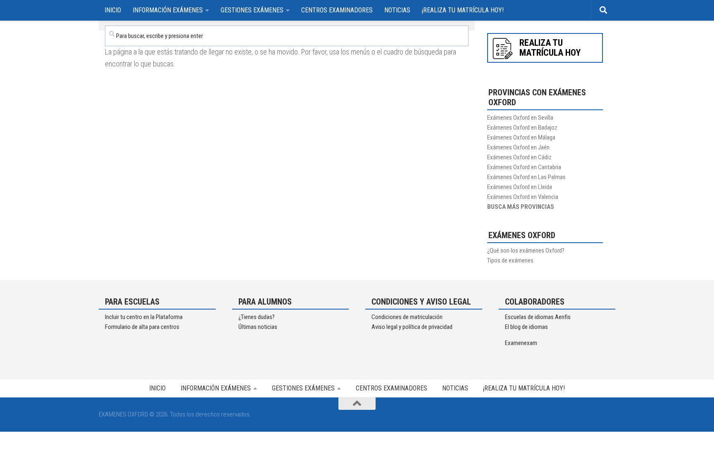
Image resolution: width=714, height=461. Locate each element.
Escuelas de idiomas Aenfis (538, 317)
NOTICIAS (397, 10)
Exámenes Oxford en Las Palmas (526, 177)
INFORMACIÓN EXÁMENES (168, 10)
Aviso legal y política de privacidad (411, 327)
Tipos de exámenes (510, 260)
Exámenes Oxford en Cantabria (524, 167)
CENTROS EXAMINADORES (337, 10)
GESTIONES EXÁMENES (252, 10)
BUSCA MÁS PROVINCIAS (520, 206)
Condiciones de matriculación (407, 317)
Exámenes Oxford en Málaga (521, 137)
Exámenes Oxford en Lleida (519, 187)
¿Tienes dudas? (256, 317)
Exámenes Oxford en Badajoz (522, 127)
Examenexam (521, 343)
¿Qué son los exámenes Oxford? (525, 250)
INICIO (113, 10)
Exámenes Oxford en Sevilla (520, 117)
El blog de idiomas (526, 327)
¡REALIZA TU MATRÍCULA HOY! (463, 10)
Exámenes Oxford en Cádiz (519, 157)
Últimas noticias (257, 327)
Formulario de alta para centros (142, 327)
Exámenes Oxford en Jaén (518, 147)
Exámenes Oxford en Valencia (522, 197)
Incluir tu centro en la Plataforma (144, 317)
